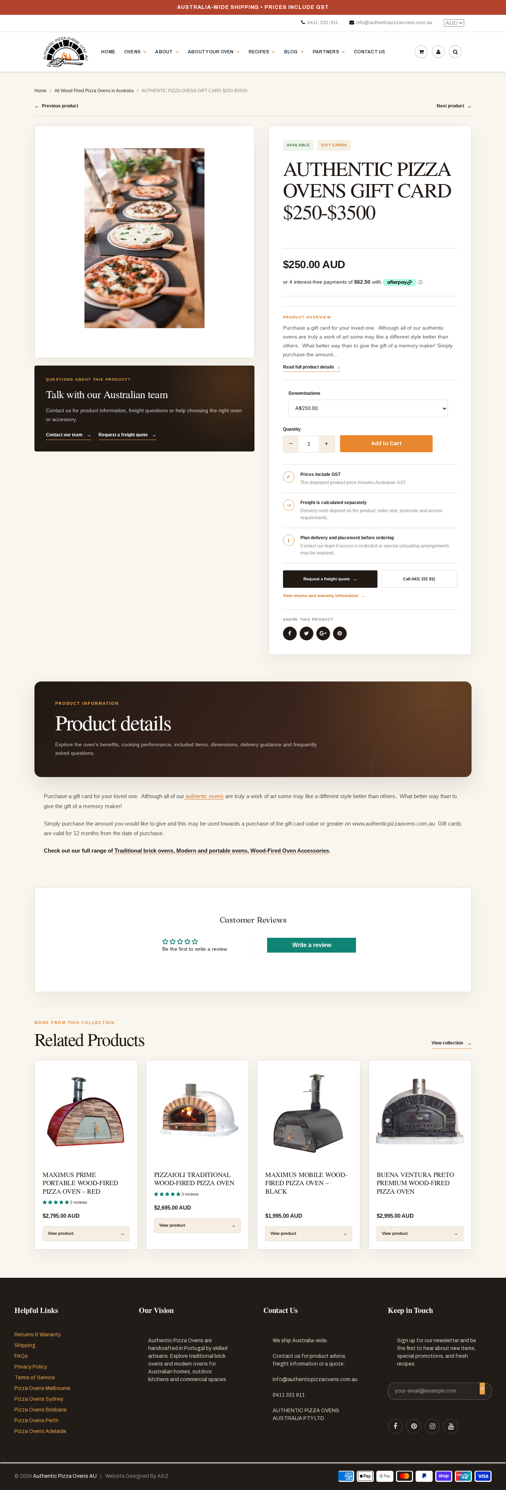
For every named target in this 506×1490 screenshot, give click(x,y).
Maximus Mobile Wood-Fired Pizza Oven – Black (306, 1183)
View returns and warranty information (324, 595)
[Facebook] (395, 1426)
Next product (454, 106)
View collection (452, 1043)
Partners (326, 51)
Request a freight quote (127, 434)
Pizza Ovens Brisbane (40, 1410)
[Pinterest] (413, 1426)
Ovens (132, 51)
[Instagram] (432, 1426)
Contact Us (369, 51)
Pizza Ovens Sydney (38, 1399)
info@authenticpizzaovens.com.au (394, 22)
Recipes (259, 51)
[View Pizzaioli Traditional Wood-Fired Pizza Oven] (197, 1111)
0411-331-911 (322, 22)
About (164, 51)
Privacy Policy (30, 1367)
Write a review (311, 945)
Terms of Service (34, 1377)
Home (108, 51)
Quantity (292, 429)
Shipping (25, 1345)
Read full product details (311, 367)
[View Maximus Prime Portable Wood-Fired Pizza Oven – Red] (86, 1111)
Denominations (304, 393)
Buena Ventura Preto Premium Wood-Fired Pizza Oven (415, 1183)
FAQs (21, 1356)
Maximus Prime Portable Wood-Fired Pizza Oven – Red (80, 1183)
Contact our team (68, 434)
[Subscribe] (482, 1388)
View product (86, 1233)
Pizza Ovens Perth (36, 1420)
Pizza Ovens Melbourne (42, 1388)
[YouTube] (450, 1426)
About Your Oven (211, 51)
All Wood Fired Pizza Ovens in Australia (94, 90)
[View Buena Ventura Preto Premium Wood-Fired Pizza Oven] (420, 1111)
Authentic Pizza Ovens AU (65, 1476)
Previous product (56, 106)
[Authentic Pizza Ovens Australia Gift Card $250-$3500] (144, 238)
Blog (291, 51)
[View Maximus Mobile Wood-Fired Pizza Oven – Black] (308, 1111)
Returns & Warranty (37, 1334)
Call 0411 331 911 (419, 579)
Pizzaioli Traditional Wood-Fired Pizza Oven (194, 1178)
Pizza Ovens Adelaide (40, 1431)
